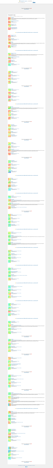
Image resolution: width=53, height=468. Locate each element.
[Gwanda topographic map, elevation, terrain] (9, 393)
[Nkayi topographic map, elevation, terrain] (9, 75)
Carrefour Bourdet (20, 457)
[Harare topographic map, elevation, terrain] (9, 43)
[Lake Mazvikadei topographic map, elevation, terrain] (9, 258)
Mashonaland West (15, 182)
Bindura (12, 331)
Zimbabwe (12, 17)
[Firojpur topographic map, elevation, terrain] (9, 454)
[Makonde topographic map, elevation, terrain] (9, 153)
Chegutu (20, 239)
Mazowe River (13, 346)
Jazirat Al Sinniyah (13, 450)
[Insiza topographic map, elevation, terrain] (9, 165)
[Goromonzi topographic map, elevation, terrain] (9, 150)
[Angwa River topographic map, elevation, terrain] (9, 161)
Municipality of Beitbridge (24, 275)
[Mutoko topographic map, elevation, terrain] (9, 90)
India (11, 454)
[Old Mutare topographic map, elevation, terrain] (9, 64)
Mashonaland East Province (16, 39)
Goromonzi (12, 149)
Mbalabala (12, 285)
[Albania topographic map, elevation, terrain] (9, 404)
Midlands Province (13, 35)
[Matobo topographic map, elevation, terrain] (9, 79)
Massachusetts (15, 422)
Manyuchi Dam (13, 224)
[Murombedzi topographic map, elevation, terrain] (9, 382)
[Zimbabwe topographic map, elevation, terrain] (9, 18)
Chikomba (20, 296)
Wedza (12, 110)
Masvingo (12, 92)
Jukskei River (13, 432)
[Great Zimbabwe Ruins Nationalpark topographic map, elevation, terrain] (9, 365)
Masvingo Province (13, 24)
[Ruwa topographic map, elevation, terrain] (9, 215)
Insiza (20, 196)
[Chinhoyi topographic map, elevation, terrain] (9, 236)
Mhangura (12, 367)
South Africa (12, 433)
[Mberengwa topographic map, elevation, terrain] (9, 125)
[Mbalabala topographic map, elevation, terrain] (9, 286)
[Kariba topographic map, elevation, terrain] (9, 182)
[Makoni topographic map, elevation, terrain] (9, 132)
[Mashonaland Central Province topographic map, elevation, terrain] (9, 58)
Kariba (12, 181)
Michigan (15, 107)
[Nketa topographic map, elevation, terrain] (9, 218)
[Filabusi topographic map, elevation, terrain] (9, 269)
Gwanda (12, 392)
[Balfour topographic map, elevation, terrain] (9, 440)
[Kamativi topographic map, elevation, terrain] (9, 233)
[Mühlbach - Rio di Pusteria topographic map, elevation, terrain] (9, 437)
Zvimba (20, 257)
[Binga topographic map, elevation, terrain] (9, 100)
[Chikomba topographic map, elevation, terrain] (9, 118)
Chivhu (12, 295)
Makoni (12, 131)
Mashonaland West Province (16, 153)
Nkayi (12, 74)
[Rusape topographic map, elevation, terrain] (9, 222)
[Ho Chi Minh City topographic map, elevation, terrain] (9, 430)
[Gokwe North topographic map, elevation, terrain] (9, 135)
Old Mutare (12, 63)
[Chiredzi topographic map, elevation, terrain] (9, 114)
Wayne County (17, 107)
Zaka (18, 343)
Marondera (12, 38)
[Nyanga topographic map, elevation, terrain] (9, 72)
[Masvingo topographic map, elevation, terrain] (9, 93)
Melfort (12, 357)
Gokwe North (13, 134)
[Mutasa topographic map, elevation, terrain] (9, 82)
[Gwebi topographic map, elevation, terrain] (9, 361)
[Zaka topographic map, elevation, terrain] (9, 344)
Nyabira (12, 349)
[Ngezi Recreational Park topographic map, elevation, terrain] (9, 272)
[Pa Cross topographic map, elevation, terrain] (9, 376)
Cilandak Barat (13, 418)
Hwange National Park (14, 27)
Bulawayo (19, 218)
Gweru (18, 278)
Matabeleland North (15, 185)
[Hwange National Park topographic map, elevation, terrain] (9, 28)
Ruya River (12, 378)
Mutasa (12, 81)
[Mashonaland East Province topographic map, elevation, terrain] (9, 22)
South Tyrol (20, 436)
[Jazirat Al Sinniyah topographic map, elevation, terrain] (9, 451)
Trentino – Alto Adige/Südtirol (15, 436)
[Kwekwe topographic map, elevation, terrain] (9, 397)
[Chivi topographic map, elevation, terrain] (9, 308)
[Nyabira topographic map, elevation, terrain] (9, 350)
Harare (12, 411)
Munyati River (13, 60)
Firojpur (12, 453)
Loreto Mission (13, 321)
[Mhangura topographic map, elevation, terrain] (9, 368)
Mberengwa (12, 124)
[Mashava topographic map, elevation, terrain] (9, 261)
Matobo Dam (13, 253)
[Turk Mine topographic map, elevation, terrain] (9, 304)
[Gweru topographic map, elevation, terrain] (9, 279)
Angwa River (12, 160)
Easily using (27, 32)
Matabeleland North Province (16, 75)
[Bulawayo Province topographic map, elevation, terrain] (9, 54)
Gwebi (12, 360)
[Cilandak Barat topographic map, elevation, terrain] (9, 419)
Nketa (12, 217)
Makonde (12, 152)
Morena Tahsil (17, 454)
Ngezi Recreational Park (14, 271)
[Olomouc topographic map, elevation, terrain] (9, 416)
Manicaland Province (14, 45)
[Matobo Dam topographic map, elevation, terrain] (9, 254)
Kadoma (12, 324)
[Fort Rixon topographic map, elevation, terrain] (9, 386)
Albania (12, 403)
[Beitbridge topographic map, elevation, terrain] (9, 275)
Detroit (12, 106)
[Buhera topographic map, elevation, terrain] (9, 179)
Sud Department (14, 457)
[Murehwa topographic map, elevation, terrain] (9, 129)
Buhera (12, 178)
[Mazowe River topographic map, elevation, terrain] (9, 347)
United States (12, 107)
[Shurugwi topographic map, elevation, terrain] (9, 168)
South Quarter (13, 421)
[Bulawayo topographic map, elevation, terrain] (9, 401)
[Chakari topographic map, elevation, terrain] (9, 293)
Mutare (18, 203)
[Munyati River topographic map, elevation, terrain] (9, 61)
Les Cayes (17, 457)
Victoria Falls (13, 206)
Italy (11, 436)
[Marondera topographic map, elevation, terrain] (9, 39)
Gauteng (15, 433)
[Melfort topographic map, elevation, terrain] (9, 358)
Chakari (12, 292)
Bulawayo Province (13, 53)
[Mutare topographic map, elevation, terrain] (9, 204)
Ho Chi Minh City (13, 429)
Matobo (20, 254)
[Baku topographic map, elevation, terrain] (9, 171)
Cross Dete (12, 328)
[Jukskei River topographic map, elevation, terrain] (9, 433)
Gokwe (12, 310)
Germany (12, 447)
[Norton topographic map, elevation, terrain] (9, 290)
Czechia (12, 415)
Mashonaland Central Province (17, 146)
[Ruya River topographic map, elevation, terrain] (9, 379)
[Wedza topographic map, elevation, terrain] (9, 111)
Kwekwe (12, 396)
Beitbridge (12, 274)
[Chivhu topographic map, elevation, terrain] (9, 296)
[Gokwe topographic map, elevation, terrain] (9, 311)
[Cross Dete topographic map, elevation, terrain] (9, 329)
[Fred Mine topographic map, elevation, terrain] (9, 197)
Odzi (11, 188)
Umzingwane (21, 286)
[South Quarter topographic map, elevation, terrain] (9, 422)
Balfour (12, 439)
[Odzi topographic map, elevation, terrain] (9, 189)
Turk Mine (12, 303)
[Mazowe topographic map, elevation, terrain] (9, 147)
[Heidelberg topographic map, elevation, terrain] (9, 448)
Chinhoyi (12, 235)
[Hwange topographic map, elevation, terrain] (9, 96)
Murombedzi (12, 381)
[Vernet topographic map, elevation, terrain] (9, 458)
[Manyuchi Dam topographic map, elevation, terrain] (9, 225)
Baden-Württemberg (15, 447)
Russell (22, 422)
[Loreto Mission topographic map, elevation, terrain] (9, 322)
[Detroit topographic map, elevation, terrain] (9, 107)
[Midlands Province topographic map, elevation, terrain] (9, 36)
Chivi (18, 307)
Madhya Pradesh (14, 454)
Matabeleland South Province (16, 78)
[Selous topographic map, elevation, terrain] (9, 240)
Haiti (11, 457)
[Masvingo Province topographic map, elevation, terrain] (9, 25)
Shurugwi (12, 167)
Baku (11, 170)
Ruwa (12, 214)
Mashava (12, 260)
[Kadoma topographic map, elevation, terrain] (9, 325)
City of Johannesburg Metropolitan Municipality (20, 433)
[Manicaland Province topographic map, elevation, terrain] (9, 46)
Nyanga (12, 71)
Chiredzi (12, 113)
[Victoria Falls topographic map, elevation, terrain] (9, 186)
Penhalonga (12, 313)
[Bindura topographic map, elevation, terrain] (9, 332)
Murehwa (20, 375)
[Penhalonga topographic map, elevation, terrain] (9, 314)
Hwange (12, 95)
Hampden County (19, 422)
